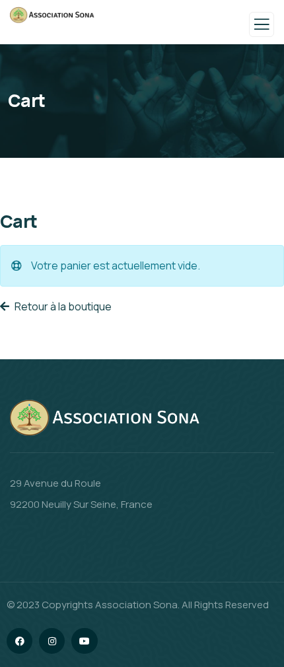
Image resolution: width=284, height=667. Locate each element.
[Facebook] (19, 641)
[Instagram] (52, 641)
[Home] (106, 419)
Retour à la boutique (62, 306)
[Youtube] (84, 641)
